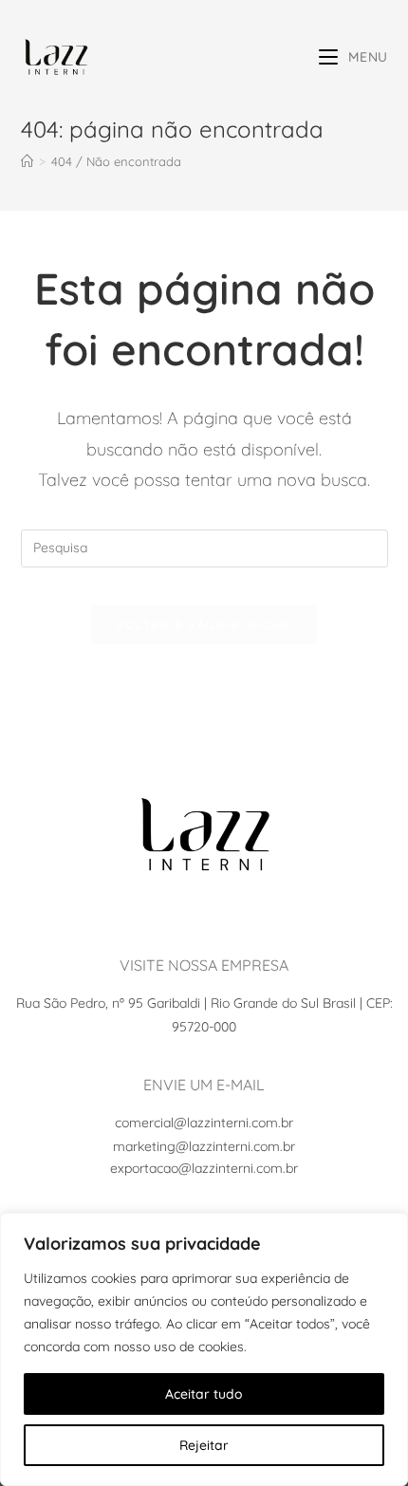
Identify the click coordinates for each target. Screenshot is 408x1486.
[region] (204, 1349)
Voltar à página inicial (204, 624)
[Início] (27, 161)
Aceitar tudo (204, 1393)
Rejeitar (204, 1445)
